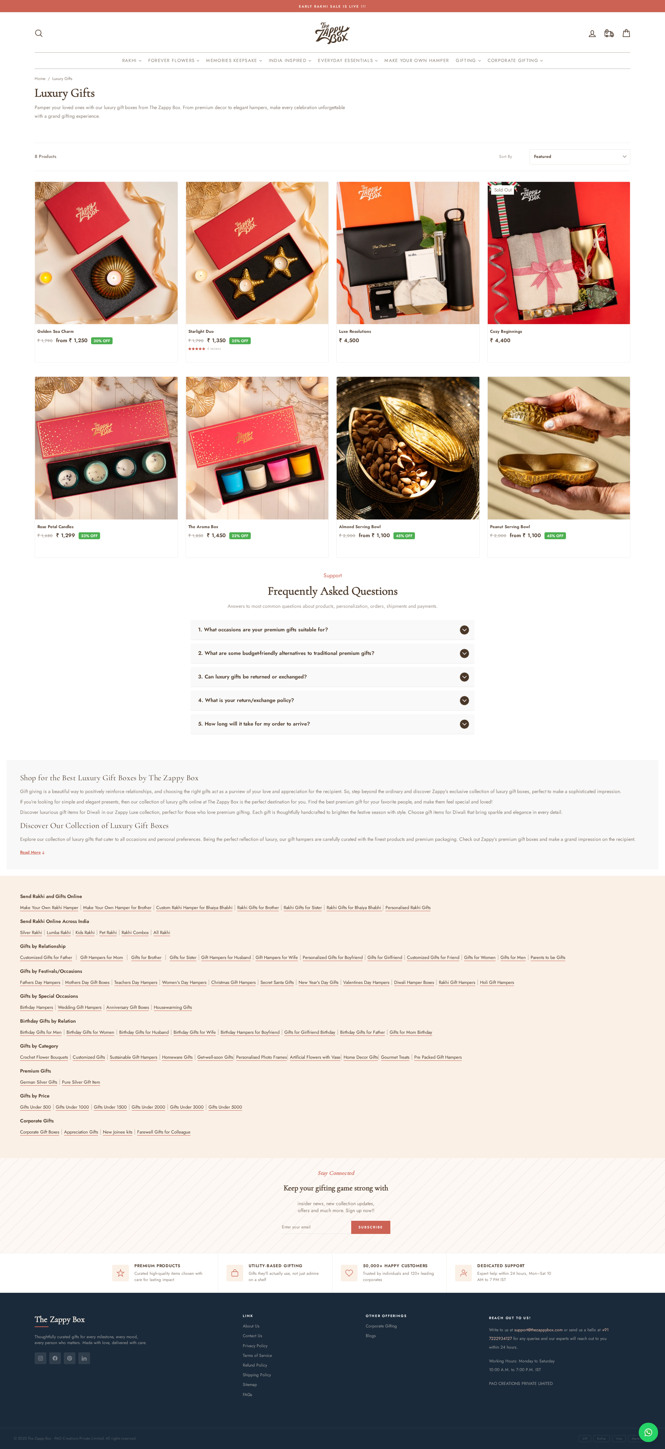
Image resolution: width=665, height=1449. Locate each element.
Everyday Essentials (346, 60)
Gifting (467, 60)
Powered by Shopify (333, 1422)
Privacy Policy (255, 1346)
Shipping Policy (257, 1375)
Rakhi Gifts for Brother (258, 907)
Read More (30, 852)
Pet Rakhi (108, 932)
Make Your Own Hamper (416, 60)
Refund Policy (255, 1365)
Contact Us (252, 1336)
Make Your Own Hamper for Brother (117, 907)
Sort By (505, 157)
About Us (251, 1326)
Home (40, 78)
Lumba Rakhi (59, 932)
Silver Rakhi (31, 932)
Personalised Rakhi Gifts (408, 907)
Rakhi (130, 60)
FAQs (247, 1395)
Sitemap (250, 1384)
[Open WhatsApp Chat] (648, 1432)
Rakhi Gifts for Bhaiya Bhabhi (354, 907)
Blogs (371, 1336)
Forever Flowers (172, 60)
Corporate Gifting (514, 60)
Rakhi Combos (135, 932)
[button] (197, 348)
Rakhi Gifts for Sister (303, 907)
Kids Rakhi (85, 932)
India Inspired (289, 60)
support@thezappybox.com (538, 1330)
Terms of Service (257, 1355)
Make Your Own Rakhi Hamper (49, 907)
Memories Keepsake (232, 60)
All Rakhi (161, 932)
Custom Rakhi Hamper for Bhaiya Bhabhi (194, 907)
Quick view (106, 316)
